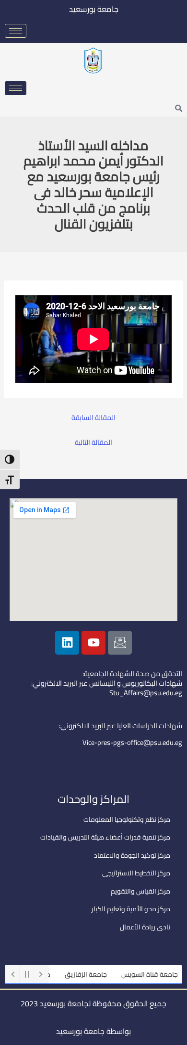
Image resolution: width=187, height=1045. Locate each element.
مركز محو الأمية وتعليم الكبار (131, 909)
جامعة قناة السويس (156, 974)
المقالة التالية (93, 442)
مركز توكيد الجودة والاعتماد (132, 855)
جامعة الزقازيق (92, 974)
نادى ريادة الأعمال (145, 927)
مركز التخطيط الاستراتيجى (136, 873)
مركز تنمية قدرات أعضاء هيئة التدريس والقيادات (105, 837)
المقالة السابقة (93, 417)
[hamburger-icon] (15, 31)
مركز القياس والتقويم (140, 891)
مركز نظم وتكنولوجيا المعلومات (126, 819)
